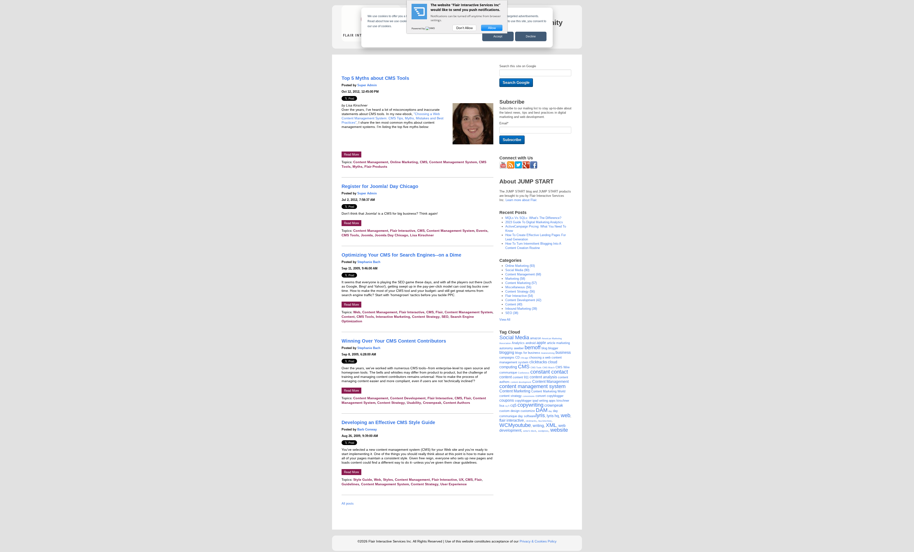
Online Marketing (404, 162)
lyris (540, 415)
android (531, 343)
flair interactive (402, 231)
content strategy (426, 317)
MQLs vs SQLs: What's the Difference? (533, 218)
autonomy (506, 348)
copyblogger (555, 396)
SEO (445, 317)
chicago (524, 358)
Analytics (518, 343)
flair (439, 312)
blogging (506, 352)
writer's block (529, 431)
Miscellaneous (518, 287)
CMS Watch (548, 367)
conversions (529, 396)
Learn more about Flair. (521, 200)
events (481, 231)
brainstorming (548, 353)
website (559, 430)
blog (544, 348)
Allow (492, 28)
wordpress (543, 431)
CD (517, 357)
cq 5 (507, 406)
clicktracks (538, 362)
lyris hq (553, 416)
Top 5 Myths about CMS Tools (375, 78)
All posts (348, 503)
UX (461, 479)
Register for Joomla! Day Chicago (380, 186)
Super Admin (367, 85)
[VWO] (431, 28)
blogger (553, 348)
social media (517, 270)
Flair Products (375, 166)
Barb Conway (367, 429)
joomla (367, 235)
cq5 (513, 405)
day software (527, 416)
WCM (505, 425)
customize (528, 411)
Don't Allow (464, 28)
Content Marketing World (548, 391)
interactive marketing (393, 317)
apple (541, 343)
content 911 (521, 377)
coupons (506, 400)
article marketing (558, 343)
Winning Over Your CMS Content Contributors (394, 341)
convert (541, 396)
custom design (509, 411)
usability (414, 403)
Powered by (419, 28)
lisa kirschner (422, 235)
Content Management (370, 162)
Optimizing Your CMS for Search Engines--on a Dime (401, 255)
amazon (535, 338)
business (563, 352)
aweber (519, 348)
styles (388, 479)
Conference (523, 373)
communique (508, 372)
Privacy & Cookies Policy (538, 541)
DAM (541, 410)
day (550, 411)
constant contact (549, 372)
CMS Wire (563, 367)
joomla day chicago (391, 235)
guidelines (350, 484)
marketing (515, 278)
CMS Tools (350, 235)
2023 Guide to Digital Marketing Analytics (534, 222)
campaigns (506, 357)
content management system (453, 162)
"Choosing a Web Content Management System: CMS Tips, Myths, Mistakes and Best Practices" (392, 118)
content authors (456, 403)
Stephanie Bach (368, 262)
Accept (497, 36)
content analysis (543, 377)
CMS (423, 162)
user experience (453, 484)
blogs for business (527, 352)
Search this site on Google (517, 66)
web (356, 312)
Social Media (514, 337)
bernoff (533, 347)
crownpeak (432, 403)
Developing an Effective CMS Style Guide (388, 422)
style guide (362, 479)
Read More (351, 154)
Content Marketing (521, 283)
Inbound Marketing (521, 308)
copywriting (530, 405)
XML (551, 425)
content (348, 317)
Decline (531, 36)
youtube (521, 425)
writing (538, 426)
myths (358, 166)
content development (408, 398)
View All (504, 319)
